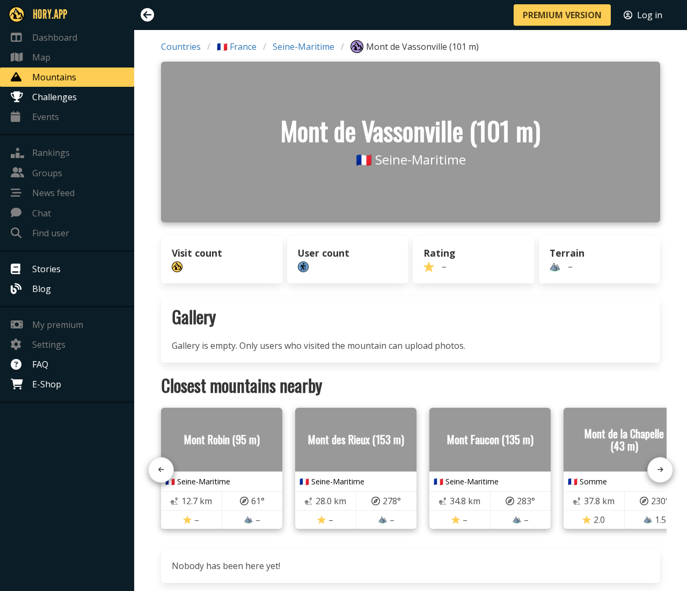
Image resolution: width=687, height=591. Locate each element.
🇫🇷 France (237, 47)
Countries (181, 47)
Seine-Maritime (303, 47)
